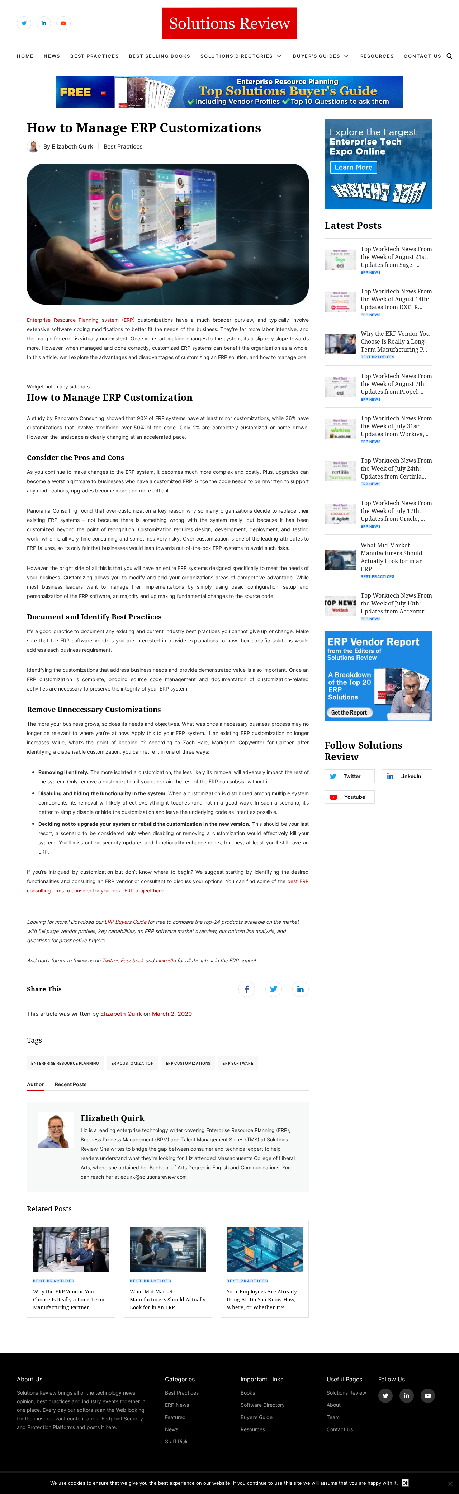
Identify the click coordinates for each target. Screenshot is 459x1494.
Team (333, 1417)
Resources (377, 56)
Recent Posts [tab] (71, 1084)
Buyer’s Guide (257, 1417)
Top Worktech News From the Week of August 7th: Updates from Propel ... (396, 383)
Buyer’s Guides (316, 56)
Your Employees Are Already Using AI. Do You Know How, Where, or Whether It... (262, 1299)
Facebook (132, 960)
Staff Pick (176, 1441)
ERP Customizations (188, 1063)
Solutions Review (346, 1392)
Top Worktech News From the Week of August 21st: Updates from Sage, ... (396, 256)
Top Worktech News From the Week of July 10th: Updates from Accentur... (396, 603)
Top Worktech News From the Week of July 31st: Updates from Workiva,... (396, 426)
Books (248, 1392)
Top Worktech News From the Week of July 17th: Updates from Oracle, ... (396, 510)
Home (25, 56)
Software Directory (263, 1404)
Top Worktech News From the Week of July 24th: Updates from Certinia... (396, 468)
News (52, 56)
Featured (175, 1417)
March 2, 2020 (172, 1013)
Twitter (110, 960)
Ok (405, 1483)
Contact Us (422, 56)
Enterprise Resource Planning (65, 1063)
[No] (450, 1483)
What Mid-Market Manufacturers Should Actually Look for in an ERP (167, 1299)
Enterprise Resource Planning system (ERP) (81, 319)
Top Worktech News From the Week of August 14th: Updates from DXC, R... (396, 299)
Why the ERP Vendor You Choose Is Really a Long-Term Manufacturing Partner (68, 1299)
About (334, 1404)
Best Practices (94, 56)
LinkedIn (166, 960)
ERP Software (238, 1063)
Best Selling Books (160, 56)
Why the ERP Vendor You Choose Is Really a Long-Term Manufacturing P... (395, 341)
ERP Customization (133, 1063)
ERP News (371, 272)
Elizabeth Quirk (72, 146)
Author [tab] (35, 1084)
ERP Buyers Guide (125, 921)
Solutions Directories (236, 56)
